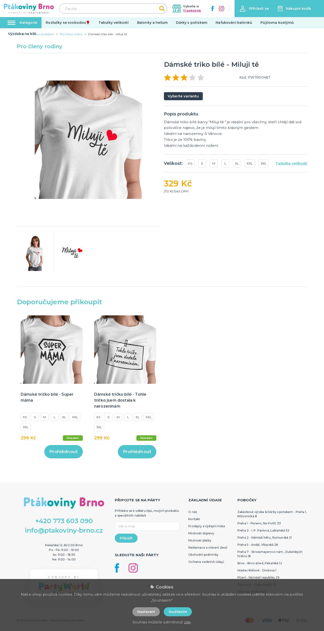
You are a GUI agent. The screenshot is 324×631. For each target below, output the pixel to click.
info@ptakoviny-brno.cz (64, 530)
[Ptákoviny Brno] (29, 9)
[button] (254, 8)
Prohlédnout (63, 451)
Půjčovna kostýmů (277, 22)
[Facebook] (212, 9)
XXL (250, 163)
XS (190, 163)
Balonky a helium (152, 22)
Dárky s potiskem (191, 22)
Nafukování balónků (234, 22)
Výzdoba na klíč (22, 34)
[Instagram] (222, 9)
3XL (263, 163)
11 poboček (192, 10)
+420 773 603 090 (64, 521)
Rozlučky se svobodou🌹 (68, 22)
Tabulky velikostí (113, 22)
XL (237, 163)
